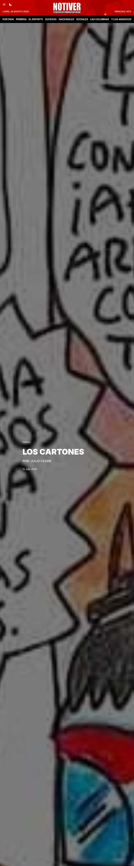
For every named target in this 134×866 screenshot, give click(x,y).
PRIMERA (21, 19)
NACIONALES (66, 19)
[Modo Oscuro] (10, 4)
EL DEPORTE (36, 19)
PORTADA (8, 19)
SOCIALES (82, 19)
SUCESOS (51, 19)
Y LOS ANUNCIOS (121, 19)
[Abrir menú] (4, 4)
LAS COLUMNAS (99, 19)
